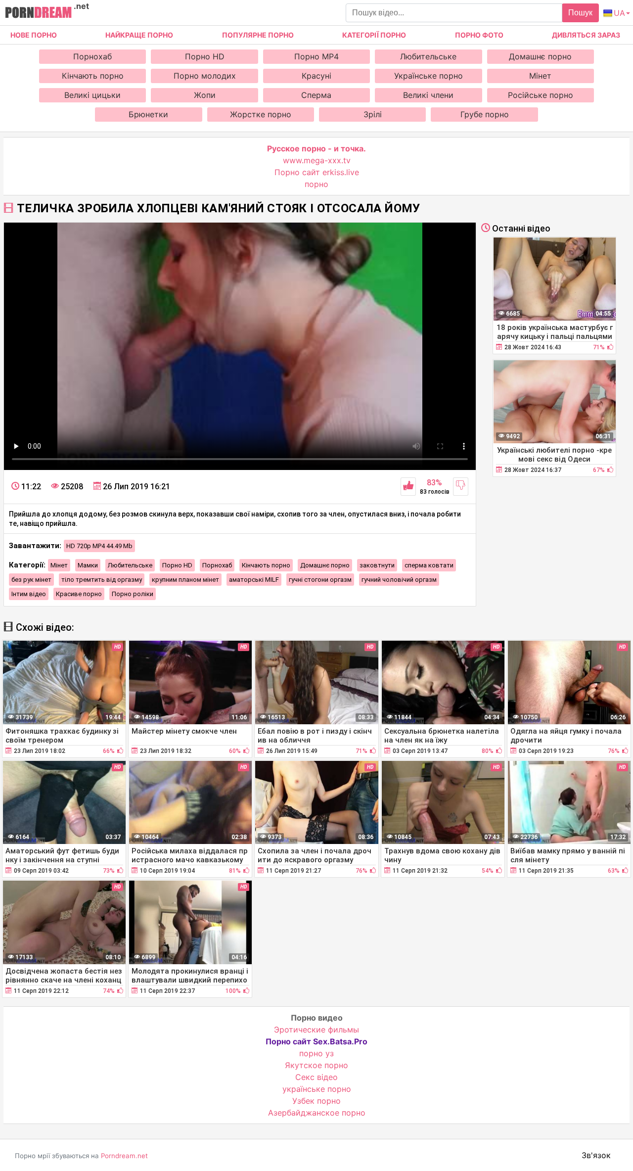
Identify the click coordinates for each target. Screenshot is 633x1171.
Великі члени (428, 95)
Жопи (205, 95)
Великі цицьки (92, 95)
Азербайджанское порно (316, 1113)
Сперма (316, 95)
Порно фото (479, 35)
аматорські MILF (254, 579)
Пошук (580, 12)
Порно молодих (205, 76)
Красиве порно (79, 594)
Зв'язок (596, 1155)
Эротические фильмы (316, 1029)
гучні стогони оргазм (320, 579)
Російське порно (540, 95)
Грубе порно (484, 114)
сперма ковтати (429, 565)
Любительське (428, 56)
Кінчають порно (93, 76)
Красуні (316, 76)
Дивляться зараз (586, 35)
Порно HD (205, 56)
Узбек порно (316, 1101)
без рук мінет (31, 579)
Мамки (88, 565)
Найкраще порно (139, 35)
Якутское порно (316, 1065)
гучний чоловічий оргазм (399, 579)
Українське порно (428, 76)
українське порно (316, 1089)
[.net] (38, 14)
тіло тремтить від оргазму (101, 579)
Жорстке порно (260, 114)
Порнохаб (92, 56)
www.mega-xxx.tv (317, 160)
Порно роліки (132, 594)
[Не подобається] (460, 486)
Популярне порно (258, 35)
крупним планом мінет (185, 579)
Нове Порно (33, 35)
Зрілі (372, 114)
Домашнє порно (540, 56)
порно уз (316, 1053)
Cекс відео (316, 1077)
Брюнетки (148, 114)
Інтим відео (28, 594)
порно (316, 184)
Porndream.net (124, 1156)
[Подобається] (408, 486)
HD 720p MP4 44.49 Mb (99, 546)
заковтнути (377, 565)
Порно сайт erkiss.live (316, 172)
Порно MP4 (316, 56)
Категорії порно (374, 35)
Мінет (540, 76)
